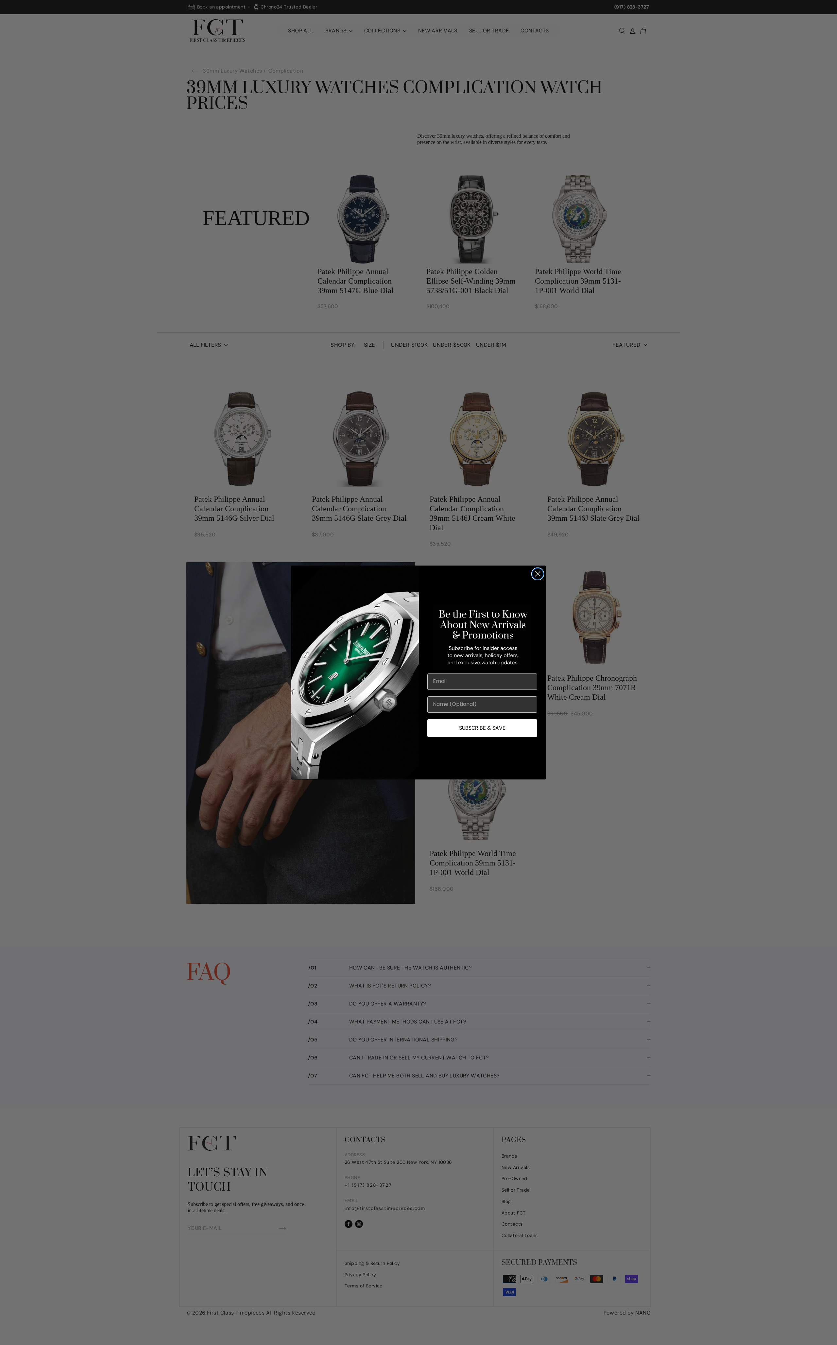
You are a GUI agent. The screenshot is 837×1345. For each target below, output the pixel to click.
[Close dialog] (537, 574)
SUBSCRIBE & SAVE (482, 728)
